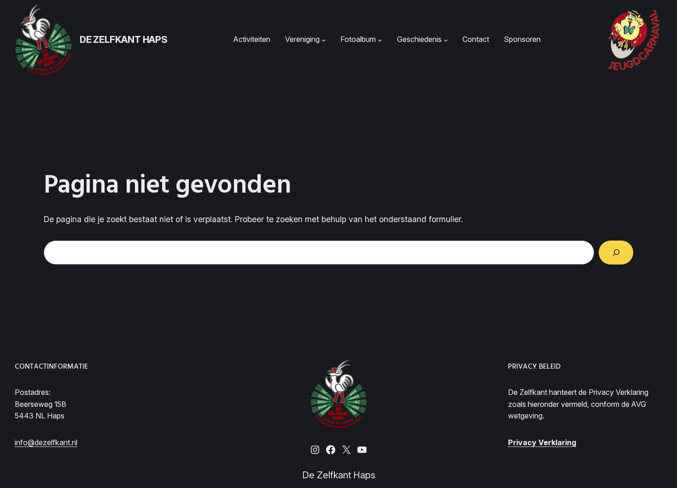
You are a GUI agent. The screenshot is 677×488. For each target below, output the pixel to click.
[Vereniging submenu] (323, 39)
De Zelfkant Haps (124, 39)
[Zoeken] (616, 252)
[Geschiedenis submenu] (446, 39)
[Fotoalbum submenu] (380, 39)
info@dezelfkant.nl (46, 442)
